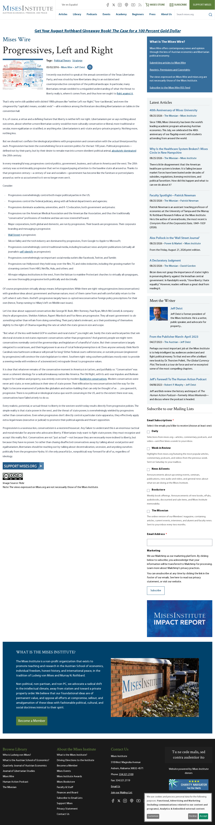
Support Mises (202, 5)
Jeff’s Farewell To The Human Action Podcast (178, 379)
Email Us (115, 786)
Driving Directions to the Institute (75, 760)
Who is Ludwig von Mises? (17, 755)
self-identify (26, 252)
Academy (121, 14)
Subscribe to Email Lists (69, 798)
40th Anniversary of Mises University (173, 110)
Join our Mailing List (121, 792)
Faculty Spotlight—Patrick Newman (173, 195)
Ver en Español (70, 5)
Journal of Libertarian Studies (19, 771)
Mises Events (64, 771)
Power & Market (173, 243)
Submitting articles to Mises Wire (168, 63)
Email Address (157, 534)
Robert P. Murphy (173, 385)
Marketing (153, 550)
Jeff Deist (80, 67)
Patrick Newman (189, 201)
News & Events (161, 469)
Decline (193, 816)
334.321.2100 (126, 774)
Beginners (138, 14)
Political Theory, (62, 60)
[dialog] (178, 807)
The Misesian (171, 116)
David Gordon (188, 266)
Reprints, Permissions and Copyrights (170, 70)
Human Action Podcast (15, 782)
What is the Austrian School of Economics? (26, 760)
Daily (155, 431)
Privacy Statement (67, 809)
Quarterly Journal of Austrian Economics (25, 765)
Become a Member (31, 721)
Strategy (77, 60)
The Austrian (171, 342)
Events (106, 14)
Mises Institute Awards (69, 776)
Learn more (153, 568)
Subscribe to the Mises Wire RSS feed (170, 87)
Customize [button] (153, 816)
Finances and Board (67, 792)
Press (152, 14)
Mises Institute (188, 116)
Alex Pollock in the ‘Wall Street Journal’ (175, 238)
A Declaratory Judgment (165, 260)
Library (77, 14)
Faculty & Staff (65, 787)
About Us (166, 14)
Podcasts (92, 14)
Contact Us (63, 814)
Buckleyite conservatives (93, 379)
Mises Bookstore (66, 782)
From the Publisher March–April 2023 (174, 337)
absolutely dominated (124, 151)
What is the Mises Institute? (72, 755)
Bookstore (158, 489)
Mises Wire (16, 40)
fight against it (125, 93)
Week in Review (161, 448)
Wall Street (14, 235)
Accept (203, 816)
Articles (63, 14)
